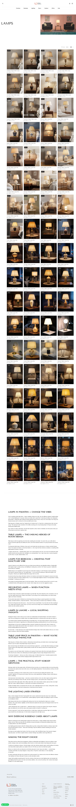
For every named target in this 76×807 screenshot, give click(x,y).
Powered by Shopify (18, 805)
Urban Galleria (12, 805)
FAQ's (54, 790)
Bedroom (44, 786)
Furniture (67, 786)
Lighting (66, 790)
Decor (43, 789)
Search (43, 793)
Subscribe (70, 777)
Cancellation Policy (57, 796)
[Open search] (2, 3)
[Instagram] (73, 805)
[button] (67, 47)
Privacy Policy (56, 792)
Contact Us (55, 794)
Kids (66, 798)
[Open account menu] (69, 3)
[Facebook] (71, 805)
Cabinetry (67, 788)
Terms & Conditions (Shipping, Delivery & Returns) (57, 787)
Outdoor (66, 794)
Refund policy (25, 805)
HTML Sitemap (56, 797)
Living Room (44, 788)
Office (66, 796)
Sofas (43, 791)
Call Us (5, 804)
